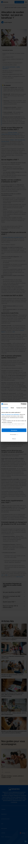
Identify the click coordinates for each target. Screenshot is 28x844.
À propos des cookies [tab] (21, 407)
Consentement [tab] (4, 407)
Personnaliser (13, 434)
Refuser (14, 438)
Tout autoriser (14, 430)
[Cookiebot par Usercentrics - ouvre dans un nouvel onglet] (21, 404)
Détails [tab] (12, 407)
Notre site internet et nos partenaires (10, 414)
